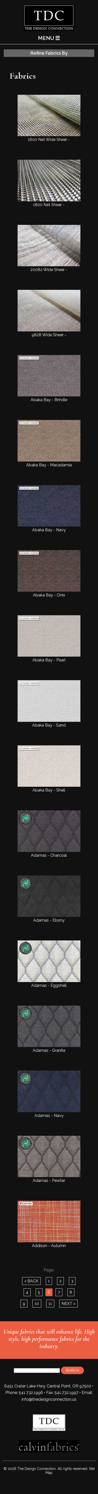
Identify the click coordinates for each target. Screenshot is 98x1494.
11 (50, 1303)
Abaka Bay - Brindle (49, 399)
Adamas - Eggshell (49, 985)
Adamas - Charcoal (49, 855)
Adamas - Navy (49, 1115)
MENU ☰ (49, 38)
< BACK (31, 1281)
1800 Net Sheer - (49, 204)
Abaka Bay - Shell (48, 790)
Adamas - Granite (49, 1050)
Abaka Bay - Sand (49, 725)
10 (37, 1303)
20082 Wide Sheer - (48, 269)
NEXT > (68, 1303)
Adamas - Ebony (49, 920)
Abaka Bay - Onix (49, 595)
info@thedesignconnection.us (49, 1399)
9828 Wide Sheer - (49, 334)
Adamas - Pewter (49, 1180)
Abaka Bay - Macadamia (49, 465)
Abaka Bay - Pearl (49, 660)
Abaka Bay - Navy (49, 530)
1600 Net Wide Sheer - (49, 139)
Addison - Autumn (49, 1245)
